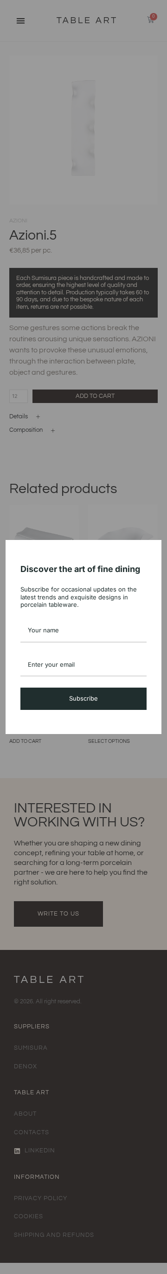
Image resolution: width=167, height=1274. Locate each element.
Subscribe (83, 698)
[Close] (150, 551)
